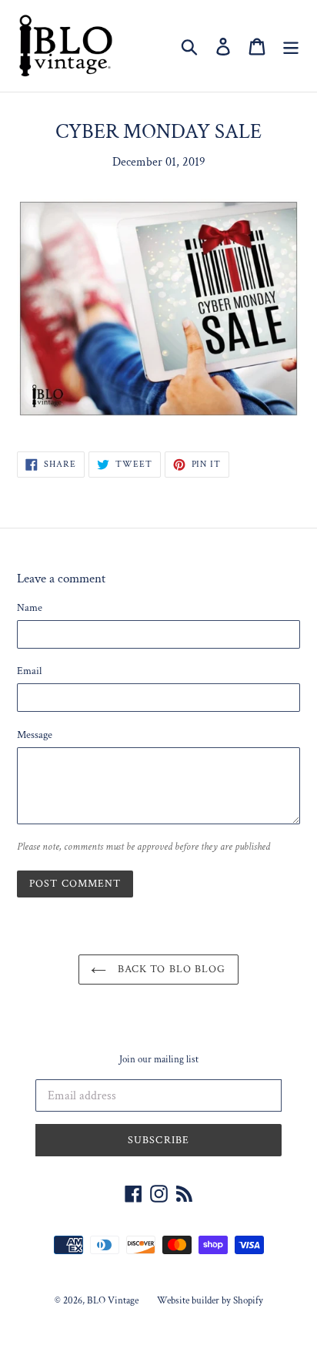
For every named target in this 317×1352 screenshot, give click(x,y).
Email (29, 671)
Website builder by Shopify (210, 1300)
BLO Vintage (112, 1300)
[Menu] (291, 46)
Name (29, 608)
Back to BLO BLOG (169, 969)
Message (34, 735)
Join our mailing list (159, 1060)
